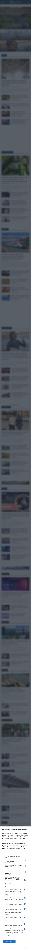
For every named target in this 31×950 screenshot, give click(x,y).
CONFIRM (9, 941)
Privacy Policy (24, 947)
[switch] (25, 860)
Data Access (15, 947)
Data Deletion (6, 947)
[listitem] (15, 857)
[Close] (27, 829)
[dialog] (15, 888)
